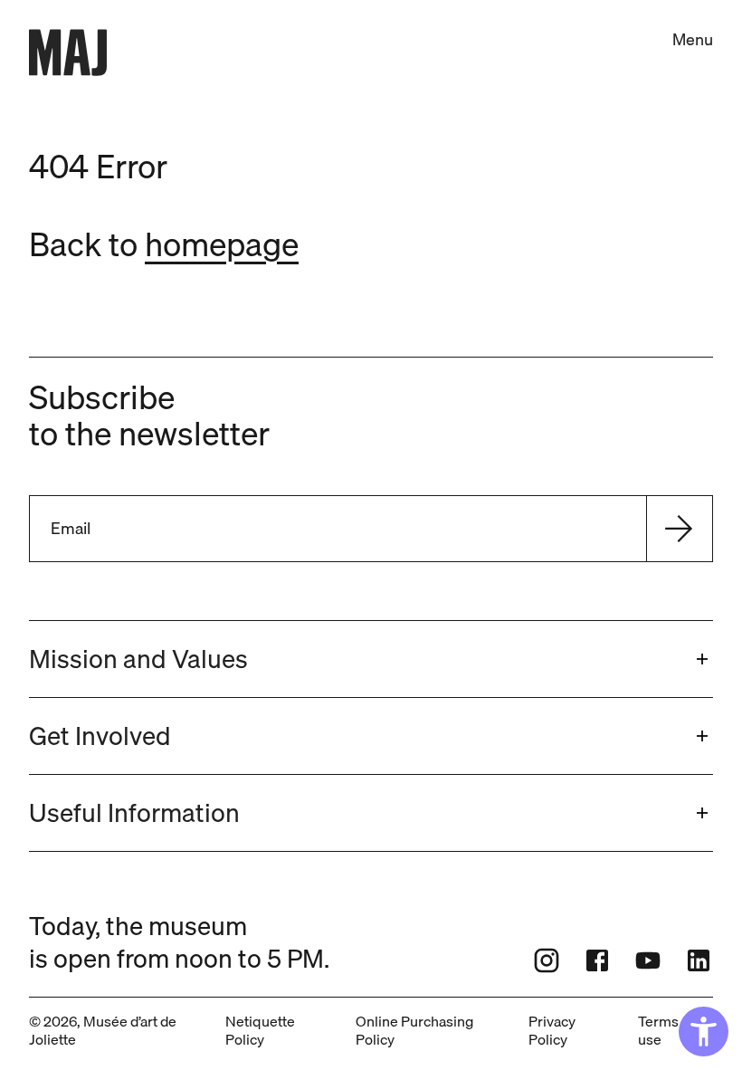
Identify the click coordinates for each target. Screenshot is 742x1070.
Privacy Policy (552, 1030)
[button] (371, 659)
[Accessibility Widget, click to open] (703, 1031)
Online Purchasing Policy (414, 1030)
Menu (692, 39)
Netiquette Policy (260, 1030)
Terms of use (666, 1030)
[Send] (678, 528)
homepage (222, 244)
